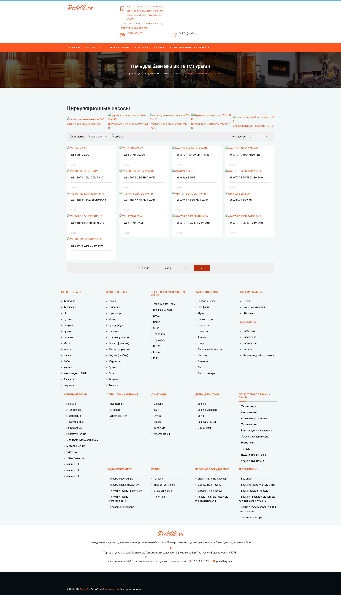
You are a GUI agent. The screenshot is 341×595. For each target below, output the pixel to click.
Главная (75, 47)
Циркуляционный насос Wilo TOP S (253, 125)
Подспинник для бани (254, 454)
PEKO (156, 358)
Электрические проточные (126, 490)
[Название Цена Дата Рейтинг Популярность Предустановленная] (97, 137)
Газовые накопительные (124, 484)
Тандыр (245, 448)
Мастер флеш (162, 434)
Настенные (249, 331)
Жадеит (202, 337)
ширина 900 (73, 476)
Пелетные (160, 496)
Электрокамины (251, 292)
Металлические (75, 446)
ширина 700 (73, 464)
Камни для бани (207, 292)
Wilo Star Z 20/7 (80, 154)
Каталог (91, 47)
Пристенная (117, 403)
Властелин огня (111, 589)
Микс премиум (206, 373)
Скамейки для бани (252, 460)
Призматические (76, 434)
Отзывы (159, 47)
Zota (111, 373)
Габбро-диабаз (207, 301)
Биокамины (248, 321)
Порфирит (204, 307)
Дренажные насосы (209, 484)
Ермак (67, 331)
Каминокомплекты (254, 307)
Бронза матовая (207, 409)
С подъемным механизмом (82, 440)
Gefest (167, 73)
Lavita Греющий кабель (254, 490)
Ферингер (69, 385)
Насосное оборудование (212, 469)
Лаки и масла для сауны (255, 436)
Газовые (159, 478)
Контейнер (249, 349)
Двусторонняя (118, 415)
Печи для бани (139, 73)
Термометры (248, 406)
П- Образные (73, 409)
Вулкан (68, 319)
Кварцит (203, 331)
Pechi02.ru (85, 589)
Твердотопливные (164, 484)
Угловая (115, 409)
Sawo (156, 316)
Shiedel (158, 421)
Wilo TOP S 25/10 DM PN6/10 (246, 223)
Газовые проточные (121, 478)
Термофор (70, 307)
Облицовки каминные (123, 394)
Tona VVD (159, 427)
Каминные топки (75, 394)
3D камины (249, 313)
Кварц (201, 343)
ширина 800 (73, 470)
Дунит (201, 313)
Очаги (246, 301)
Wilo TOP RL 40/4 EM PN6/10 (193, 154)
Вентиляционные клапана (256, 430)
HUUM (156, 346)
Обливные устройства (254, 418)
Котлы (155, 469)
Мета (67, 343)
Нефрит (202, 355)
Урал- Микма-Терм (164, 303)
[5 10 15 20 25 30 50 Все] (258, 137)
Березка (69, 337)
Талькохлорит (206, 319)
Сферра (158, 403)
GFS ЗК (177, 73)
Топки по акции (75, 458)
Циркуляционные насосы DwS (84, 123)
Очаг (156, 328)
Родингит (203, 325)
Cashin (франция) (119, 343)
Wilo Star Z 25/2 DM (241, 200)
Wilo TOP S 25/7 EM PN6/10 (139, 200)
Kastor (67, 349)
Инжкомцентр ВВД (75, 373)
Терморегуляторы (251, 517)
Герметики (247, 442)
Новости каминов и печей (188, 47)
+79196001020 (134, 33)
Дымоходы (159, 394)
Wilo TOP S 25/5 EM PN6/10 (139, 177)
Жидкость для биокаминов (259, 355)
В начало (144, 268)
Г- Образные (73, 415)
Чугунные (155, 73)
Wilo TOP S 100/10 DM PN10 (87, 177)
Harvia (67, 355)
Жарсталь (114, 361)
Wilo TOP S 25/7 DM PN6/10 (192, 200)
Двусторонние (75, 421)
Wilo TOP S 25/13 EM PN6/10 (193, 223)
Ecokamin (114, 331)
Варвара (69, 379)
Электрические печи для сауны (168, 293)
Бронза (201, 403)
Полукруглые (74, 427)
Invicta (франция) (119, 337)
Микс (201, 367)
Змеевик (203, 361)
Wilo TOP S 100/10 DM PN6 (245, 154)
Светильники (249, 412)
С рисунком (204, 427)
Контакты (142, 47)
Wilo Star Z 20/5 (186, 177)
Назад (167, 268)
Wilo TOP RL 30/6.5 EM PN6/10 (88, 200)
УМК (156, 409)
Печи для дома (116, 292)
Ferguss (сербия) (118, 355)
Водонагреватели (120, 469)
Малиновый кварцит (210, 349)
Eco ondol (246, 478)
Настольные (250, 343)
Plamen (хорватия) (120, 349)
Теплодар (69, 301)
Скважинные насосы (209, 490)
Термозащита (249, 424)
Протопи (113, 367)
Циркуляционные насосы (212, 478)
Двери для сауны (207, 394)
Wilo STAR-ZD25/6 (134, 154)
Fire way (113, 385)
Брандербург (116, 325)
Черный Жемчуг (206, 421)
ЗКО (66, 313)
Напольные (249, 337)
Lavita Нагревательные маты (258, 484)
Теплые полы (248, 469)
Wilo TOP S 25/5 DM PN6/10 (87, 245)
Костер (68, 367)
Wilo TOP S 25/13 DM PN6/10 (246, 177)
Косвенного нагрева (122, 507)
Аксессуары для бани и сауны (254, 396)
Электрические (163, 490)
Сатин (201, 415)
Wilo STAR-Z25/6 (134, 223)
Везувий (69, 325)
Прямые (71, 403)
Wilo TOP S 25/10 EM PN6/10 (87, 223)
